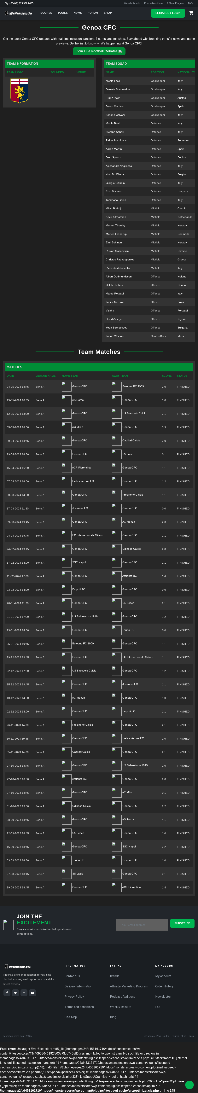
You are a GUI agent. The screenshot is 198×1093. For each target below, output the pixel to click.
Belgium (182, 174)
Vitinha (110, 310)
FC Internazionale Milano (87, 535)
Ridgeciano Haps (116, 140)
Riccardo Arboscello (118, 268)
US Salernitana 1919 (85, 616)
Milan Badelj (113, 208)
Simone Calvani (115, 114)
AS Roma (78, 399)
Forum (93, 12)
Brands (114, 976)
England (183, 157)
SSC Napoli (79, 562)
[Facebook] (6, 992)
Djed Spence (113, 157)
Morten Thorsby (115, 225)
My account (163, 976)
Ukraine (182, 251)
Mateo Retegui (115, 293)
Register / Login (168, 13)
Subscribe (182, 923)
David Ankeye (114, 319)
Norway (182, 225)
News (78, 12)
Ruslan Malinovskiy (117, 251)
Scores (46, 12)
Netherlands (185, 216)
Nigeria (182, 319)
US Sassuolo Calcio (134, 413)
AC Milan (77, 426)
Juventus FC (80, 508)
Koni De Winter (115, 174)
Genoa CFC (79, 386)
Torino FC (128, 629)
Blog (113, 1017)
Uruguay (183, 191)
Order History (164, 986)
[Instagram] (23, 992)
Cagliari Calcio (131, 440)
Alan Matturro (114, 191)
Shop (108, 12)
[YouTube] (32, 992)
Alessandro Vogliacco (119, 165)
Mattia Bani (112, 123)
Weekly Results (132, 3)
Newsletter (163, 996)
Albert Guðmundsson (119, 276)
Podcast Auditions (153, 3)
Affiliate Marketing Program (129, 986)
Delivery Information (78, 986)
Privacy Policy (74, 996)
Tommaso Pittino (116, 199)
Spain (181, 106)
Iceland (182, 276)
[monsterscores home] (18, 13)
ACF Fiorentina (81, 467)
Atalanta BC (129, 575)
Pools (63, 12)
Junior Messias (115, 302)
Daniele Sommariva (118, 89)
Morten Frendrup (116, 233)
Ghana (182, 285)
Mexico (182, 336)
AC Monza (128, 521)
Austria (182, 97)
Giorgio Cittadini (115, 182)
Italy (180, 80)
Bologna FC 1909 (133, 386)
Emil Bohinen (114, 242)
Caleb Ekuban (114, 285)
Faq (157, 1007)
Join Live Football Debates (97, 51)
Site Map (71, 1017)
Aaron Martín (114, 148)
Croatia (182, 208)
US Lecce (128, 602)
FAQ (190, 3)
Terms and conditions (79, 1007)
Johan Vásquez (115, 336)
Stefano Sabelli (115, 131)
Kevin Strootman (116, 216)
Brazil (181, 302)
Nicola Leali (113, 80)
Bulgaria (183, 327)
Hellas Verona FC (83, 481)
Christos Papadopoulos (120, 259)
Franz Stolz (113, 97)
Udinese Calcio (131, 548)
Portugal (183, 310)
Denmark (183, 233)
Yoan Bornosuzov (116, 327)
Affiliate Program (175, 3)
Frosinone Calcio (132, 494)
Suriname (183, 140)
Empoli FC (78, 589)
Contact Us (72, 976)
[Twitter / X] (15, 992)
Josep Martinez (115, 106)
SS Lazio (127, 454)
